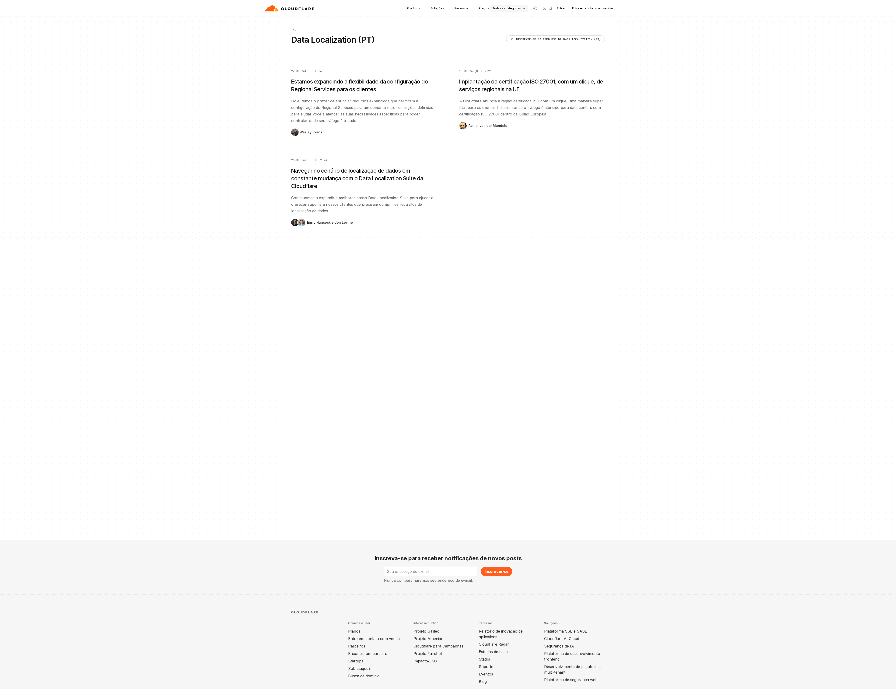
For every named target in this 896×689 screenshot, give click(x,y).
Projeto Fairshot (427, 653)
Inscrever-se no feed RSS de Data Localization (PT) (558, 39)
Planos (354, 631)
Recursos (461, 8)
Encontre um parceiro (367, 653)
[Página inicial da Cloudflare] (290, 8)
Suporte (486, 666)
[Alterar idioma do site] (535, 8)
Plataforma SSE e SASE (565, 631)
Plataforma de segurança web (571, 679)
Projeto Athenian (428, 638)
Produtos (413, 8)
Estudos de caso (493, 651)
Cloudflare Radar (494, 644)
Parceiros (356, 646)
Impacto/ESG (425, 661)
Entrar (561, 8)
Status (484, 659)
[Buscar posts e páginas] (550, 8)
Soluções (437, 8)
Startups (355, 661)
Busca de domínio (364, 676)
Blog (483, 681)
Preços (484, 8)
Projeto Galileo (426, 631)
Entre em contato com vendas (592, 8)
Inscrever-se (496, 571)
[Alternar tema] (544, 8)
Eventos (486, 674)
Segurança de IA (559, 646)
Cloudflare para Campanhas (438, 646)
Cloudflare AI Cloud (561, 638)
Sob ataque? (359, 668)
